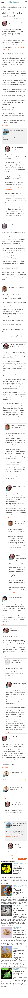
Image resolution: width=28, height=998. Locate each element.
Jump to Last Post (9, 18)
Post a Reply (22, 858)
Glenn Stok (11, 287)
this (18, 131)
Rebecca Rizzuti (13, 21)
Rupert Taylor (12, 224)
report (6, 125)
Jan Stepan (13, 772)
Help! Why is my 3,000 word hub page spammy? (18, 951)
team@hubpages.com (12, 836)
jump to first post (13, 858)
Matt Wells (12, 130)
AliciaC (10, 597)
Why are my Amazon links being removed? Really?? (18, 891)
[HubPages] (14, 2)
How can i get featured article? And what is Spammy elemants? (18, 870)
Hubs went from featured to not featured (18, 973)
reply (3, 125)
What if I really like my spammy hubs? (18, 910)
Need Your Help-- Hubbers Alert (18, 931)
